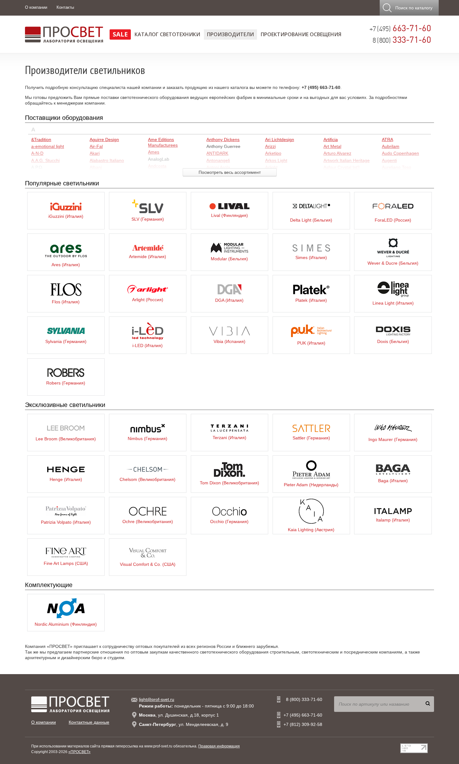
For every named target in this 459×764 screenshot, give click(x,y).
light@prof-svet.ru (156, 699)
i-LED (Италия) (147, 345)
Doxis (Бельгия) (393, 341)
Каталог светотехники (167, 34)
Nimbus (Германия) (147, 438)
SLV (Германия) (147, 219)
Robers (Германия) (65, 382)
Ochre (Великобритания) (147, 521)
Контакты (65, 7)
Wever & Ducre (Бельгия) (393, 263)
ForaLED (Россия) (393, 220)
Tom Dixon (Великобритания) (229, 482)
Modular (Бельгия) (229, 258)
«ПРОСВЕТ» (79, 752)
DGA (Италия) (229, 300)
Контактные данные (89, 722)
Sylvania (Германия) (65, 341)
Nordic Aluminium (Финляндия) (66, 624)
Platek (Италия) (311, 300)
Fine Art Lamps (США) (66, 563)
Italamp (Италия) (393, 519)
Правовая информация (219, 746)
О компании (36, 7)
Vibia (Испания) (229, 341)
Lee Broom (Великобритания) (66, 438)
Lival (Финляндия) (229, 215)
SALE (120, 34)
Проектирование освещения (301, 34)
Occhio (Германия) (229, 521)
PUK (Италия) (311, 342)
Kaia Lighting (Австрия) (311, 529)
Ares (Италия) (66, 264)
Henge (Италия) (66, 479)
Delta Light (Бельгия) (311, 220)
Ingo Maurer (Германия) (392, 439)
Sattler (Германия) (311, 437)
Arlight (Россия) (147, 299)
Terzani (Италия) (229, 437)
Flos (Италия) (66, 301)
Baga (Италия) (393, 480)
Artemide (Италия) (147, 256)
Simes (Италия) (311, 257)
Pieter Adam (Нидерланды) (311, 484)
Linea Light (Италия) (393, 303)
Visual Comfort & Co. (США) (147, 564)
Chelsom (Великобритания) (147, 479)
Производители (230, 34)
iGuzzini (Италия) (65, 216)
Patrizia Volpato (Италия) (66, 522)
